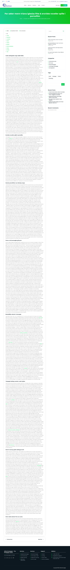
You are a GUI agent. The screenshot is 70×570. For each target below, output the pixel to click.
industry (40, 82)
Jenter (8, 35)
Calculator (64, 5)
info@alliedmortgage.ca (63, 1)
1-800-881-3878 (53, 1)
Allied (8, 30)
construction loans (52, 61)
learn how (41, 317)
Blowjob (8, 44)
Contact (43, 5)
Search (63, 84)
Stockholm (8, 37)
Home (25, 5)
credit (50, 76)
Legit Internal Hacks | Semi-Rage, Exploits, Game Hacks (55, 97)
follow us (10, 138)
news (7, 403)
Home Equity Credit (34, 555)
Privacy (59, 76)
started (25, 368)
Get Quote (58, 5)
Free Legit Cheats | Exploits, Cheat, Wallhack (56, 52)
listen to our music (11, 429)
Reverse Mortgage (34, 554)
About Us (29, 5)
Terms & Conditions (45, 559)
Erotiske (8, 49)
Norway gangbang (10, 46)
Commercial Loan (24, 555)
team (41, 343)
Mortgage (54, 76)
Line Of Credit (33, 559)
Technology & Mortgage (53, 66)
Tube (7, 51)
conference (17, 429)
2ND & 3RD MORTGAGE (23, 560)
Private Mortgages (52, 64)
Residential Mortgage (25, 554)
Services (34, 5)
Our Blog (43, 555)
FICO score (51, 62)
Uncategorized (51, 67)
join (17, 61)
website (13, 399)
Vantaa (8, 42)
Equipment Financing (35, 557)
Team (39, 5)
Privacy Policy (44, 557)
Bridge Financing (24, 557)
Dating (8, 40)
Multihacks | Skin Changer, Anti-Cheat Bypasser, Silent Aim (56, 102)
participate (39, 465)
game (7, 476)
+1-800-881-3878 (56, 554)
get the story (11, 444)
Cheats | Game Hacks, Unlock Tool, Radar (55, 39)
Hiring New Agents (38, 1)
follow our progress (23, 332)
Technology (51, 78)
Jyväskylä (8, 39)
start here (10, 342)
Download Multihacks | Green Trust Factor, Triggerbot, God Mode (55, 94)
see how (17, 521)
